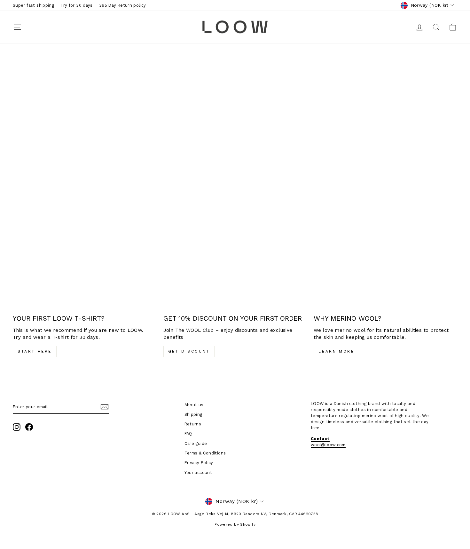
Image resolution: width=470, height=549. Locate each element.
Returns (192, 424)
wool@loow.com (328, 444)
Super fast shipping (33, 5)
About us (194, 404)
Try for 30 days (76, 5)
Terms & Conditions (205, 453)
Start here (35, 351)
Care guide (195, 443)
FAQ (188, 433)
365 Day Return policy (122, 5)
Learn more (336, 351)
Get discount (189, 351)
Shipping (193, 414)
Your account (198, 472)
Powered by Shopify (235, 524)
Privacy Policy (198, 462)
